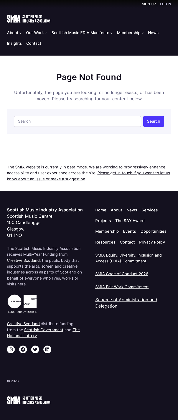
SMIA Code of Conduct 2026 (121, 274)
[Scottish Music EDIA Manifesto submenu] (111, 33)
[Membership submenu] (143, 33)
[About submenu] (20, 33)
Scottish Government (43, 330)
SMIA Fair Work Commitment (122, 287)
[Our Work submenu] (46, 33)
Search (153, 121)
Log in (165, 4)
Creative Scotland (23, 260)
